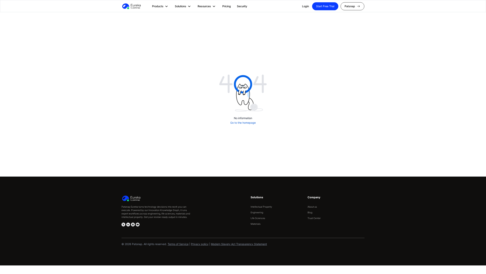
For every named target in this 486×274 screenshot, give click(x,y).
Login (305, 6)
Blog (310, 212)
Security (242, 6)
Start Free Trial (325, 6)
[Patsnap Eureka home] (131, 6)
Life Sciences (258, 218)
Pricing (226, 6)
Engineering (257, 212)
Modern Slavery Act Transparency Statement (239, 244)
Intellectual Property (261, 206)
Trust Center (314, 218)
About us (312, 206)
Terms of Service (178, 244)
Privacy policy (199, 244)
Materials (255, 223)
